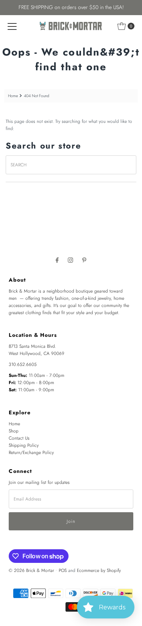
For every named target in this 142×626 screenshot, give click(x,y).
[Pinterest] (84, 259)
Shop (14, 431)
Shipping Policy (24, 445)
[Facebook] (57, 259)
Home (13, 96)
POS (63, 570)
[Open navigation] (12, 26)
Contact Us (19, 438)
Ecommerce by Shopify (99, 570)
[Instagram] (70, 259)
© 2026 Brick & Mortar (31, 570)
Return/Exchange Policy (31, 452)
